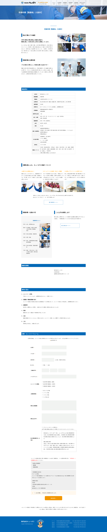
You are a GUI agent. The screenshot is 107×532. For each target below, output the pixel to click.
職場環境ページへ (54, 202)
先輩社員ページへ (66, 225)
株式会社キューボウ (27, 521)
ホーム (54, 3)
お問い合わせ (82, 3)
